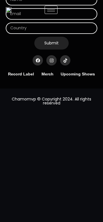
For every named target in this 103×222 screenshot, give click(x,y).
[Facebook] (38, 60)
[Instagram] (51, 60)
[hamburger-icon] (51, 10)
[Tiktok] (65, 60)
